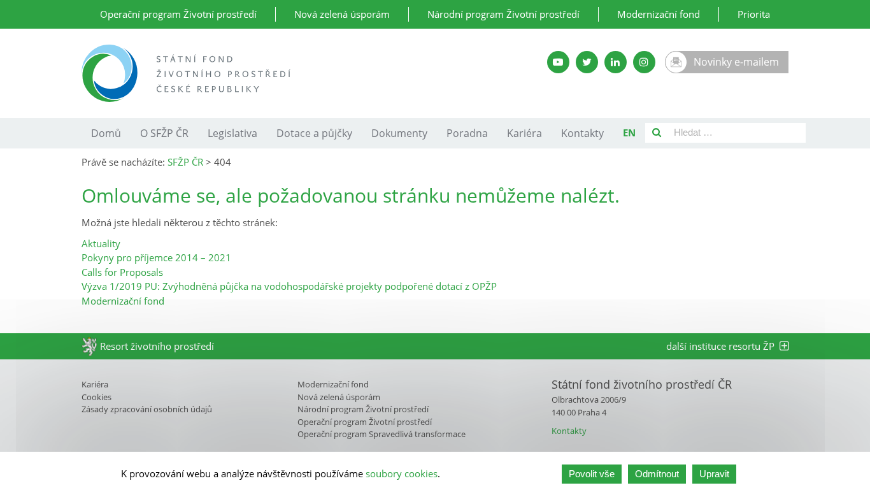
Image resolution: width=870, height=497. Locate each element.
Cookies (96, 397)
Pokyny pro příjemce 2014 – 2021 (156, 257)
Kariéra (524, 133)
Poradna (467, 133)
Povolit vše (592, 473)
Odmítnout (657, 473)
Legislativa (232, 133)
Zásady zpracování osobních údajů (147, 409)
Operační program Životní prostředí (178, 14)
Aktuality (101, 243)
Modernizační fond (658, 14)
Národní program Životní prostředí (503, 14)
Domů (106, 133)
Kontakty (582, 133)
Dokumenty (399, 133)
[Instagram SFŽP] (644, 62)
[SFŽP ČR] (284, 73)
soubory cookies (402, 474)
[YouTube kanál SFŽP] (558, 62)
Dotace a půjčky (314, 133)
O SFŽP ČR (164, 133)
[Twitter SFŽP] (587, 62)
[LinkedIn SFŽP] (615, 62)
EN (629, 132)
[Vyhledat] (656, 133)
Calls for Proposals (122, 272)
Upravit (714, 473)
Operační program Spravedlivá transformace (381, 434)
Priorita (754, 14)
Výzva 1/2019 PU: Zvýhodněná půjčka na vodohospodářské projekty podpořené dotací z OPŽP (289, 286)
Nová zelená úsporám (342, 14)
